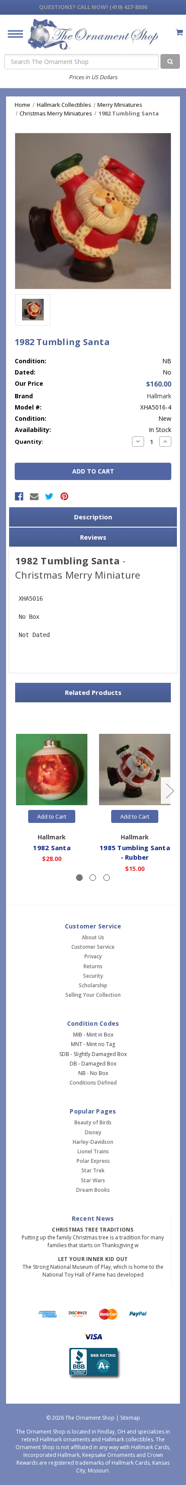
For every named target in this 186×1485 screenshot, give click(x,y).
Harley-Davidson (93, 1142)
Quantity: (29, 441)
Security (93, 975)
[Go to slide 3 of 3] (17, 791)
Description (93, 516)
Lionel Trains (93, 1151)
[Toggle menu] (12, 33)
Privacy (93, 956)
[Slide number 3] (106, 877)
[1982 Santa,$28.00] (51, 769)
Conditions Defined (93, 1082)
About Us (93, 937)
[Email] (34, 496)
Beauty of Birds (93, 1122)
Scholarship (93, 985)
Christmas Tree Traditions (92, 1229)
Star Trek (93, 1170)
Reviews (93, 537)
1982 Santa (52, 847)
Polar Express (93, 1161)
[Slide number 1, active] (79, 877)
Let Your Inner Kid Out (93, 1259)
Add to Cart (51, 816)
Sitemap (130, 1417)
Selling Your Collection (93, 995)
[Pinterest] (64, 496)
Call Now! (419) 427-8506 (93, 7)
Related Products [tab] (93, 692)
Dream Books (93, 1190)
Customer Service (93, 947)
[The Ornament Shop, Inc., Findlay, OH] (93, 1364)
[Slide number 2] (93, 877)
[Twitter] (49, 496)
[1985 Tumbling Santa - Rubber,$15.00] (134, 769)
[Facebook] (19, 496)
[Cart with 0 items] (179, 32)
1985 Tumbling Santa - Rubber (134, 852)
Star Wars (93, 1180)
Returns (93, 966)
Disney (93, 1132)
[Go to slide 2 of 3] (169, 791)
